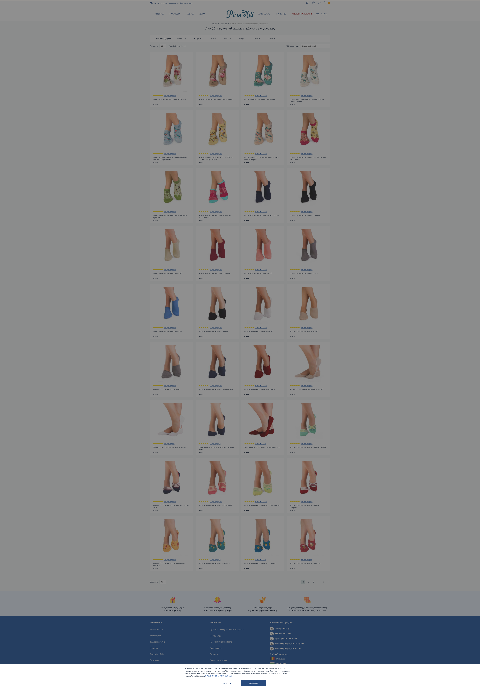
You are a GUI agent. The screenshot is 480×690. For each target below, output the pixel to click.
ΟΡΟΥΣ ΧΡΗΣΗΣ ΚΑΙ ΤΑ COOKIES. (218, 676)
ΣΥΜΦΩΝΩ (253, 683)
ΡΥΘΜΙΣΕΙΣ (226, 683)
